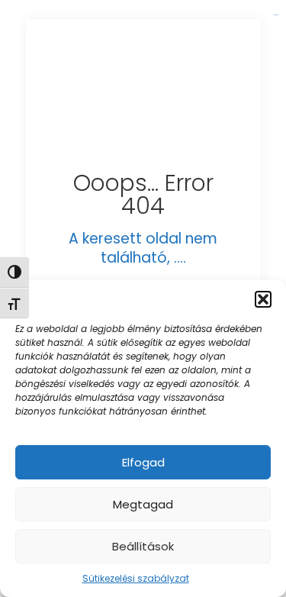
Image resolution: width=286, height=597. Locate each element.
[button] (263, 299)
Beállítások (143, 546)
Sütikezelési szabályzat (135, 578)
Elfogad (143, 462)
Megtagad (143, 504)
